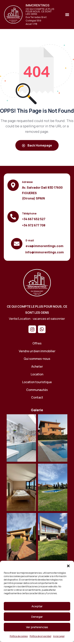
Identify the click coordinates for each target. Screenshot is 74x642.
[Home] (37, 282)
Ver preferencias (37, 627)
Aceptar (37, 606)
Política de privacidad (40, 636)
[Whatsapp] (42, 329)
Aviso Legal (59, 636)
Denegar (37, 617)
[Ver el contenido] (13, 14)
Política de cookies (19, 636)
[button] (68, 565)
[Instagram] (32, 329)
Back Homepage (39, 145)
